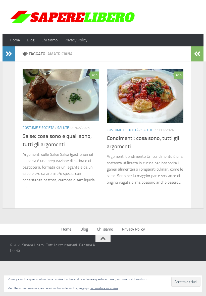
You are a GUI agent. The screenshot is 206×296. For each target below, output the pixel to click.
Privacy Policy (76, 40)
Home (15, 40)
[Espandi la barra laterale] (9, 53)
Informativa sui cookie (104, 288)
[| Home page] (72, 17)
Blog (30, 40)
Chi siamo (49, 40)
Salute (63, 128)
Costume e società (38, 128)
